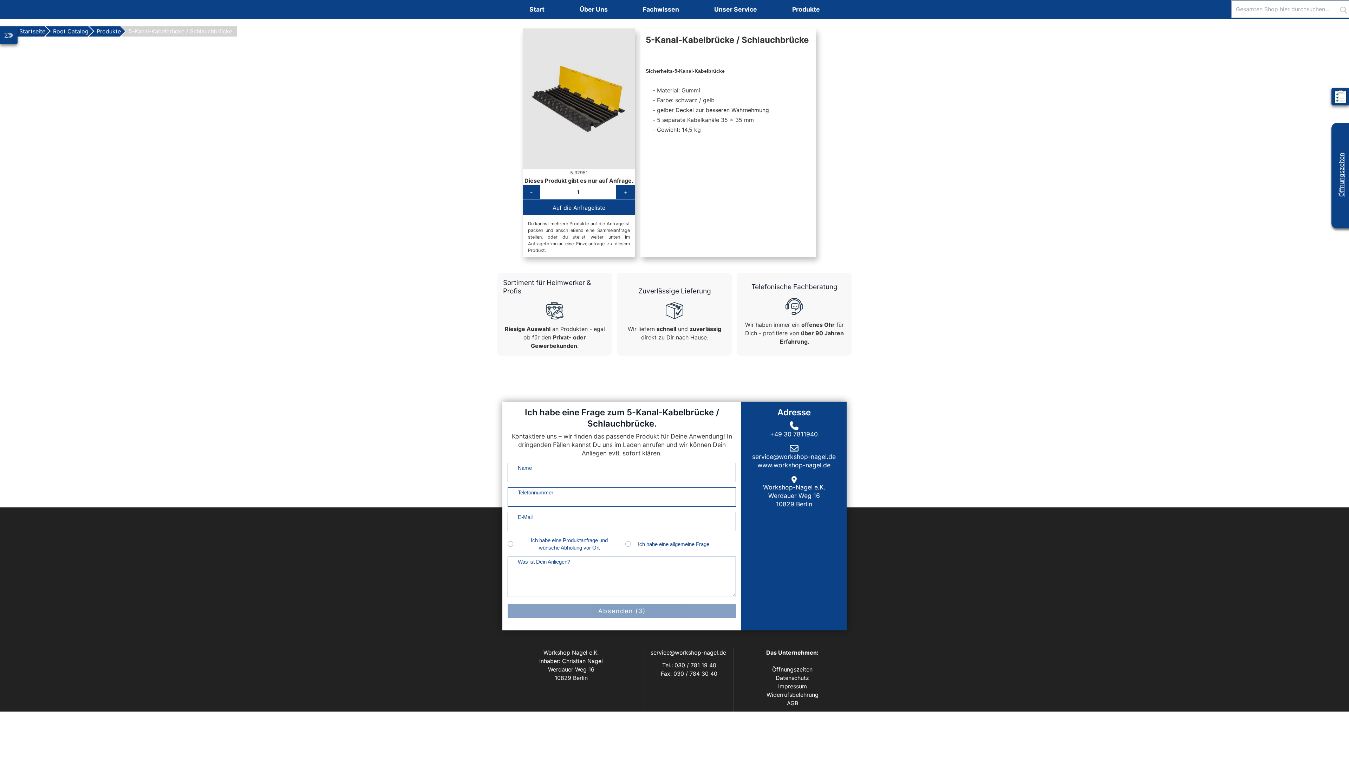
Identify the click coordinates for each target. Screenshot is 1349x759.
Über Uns (594, 9)
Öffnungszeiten (1341, 175)
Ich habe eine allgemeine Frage (673, 544)
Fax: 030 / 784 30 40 (689, 673)
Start (537, 9)
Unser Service (735, 9)
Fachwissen (661, 9)
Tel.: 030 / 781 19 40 (689, 665)
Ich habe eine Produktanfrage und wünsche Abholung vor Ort (569, 544)
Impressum (792, 686)
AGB (792, 703)
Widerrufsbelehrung (793, 694)
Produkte (806, 9)
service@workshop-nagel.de (689, 652)
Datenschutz (792, 677)
